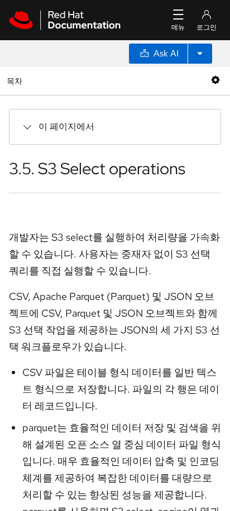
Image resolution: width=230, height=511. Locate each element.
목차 (16, 80)
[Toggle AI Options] (200, 54)
